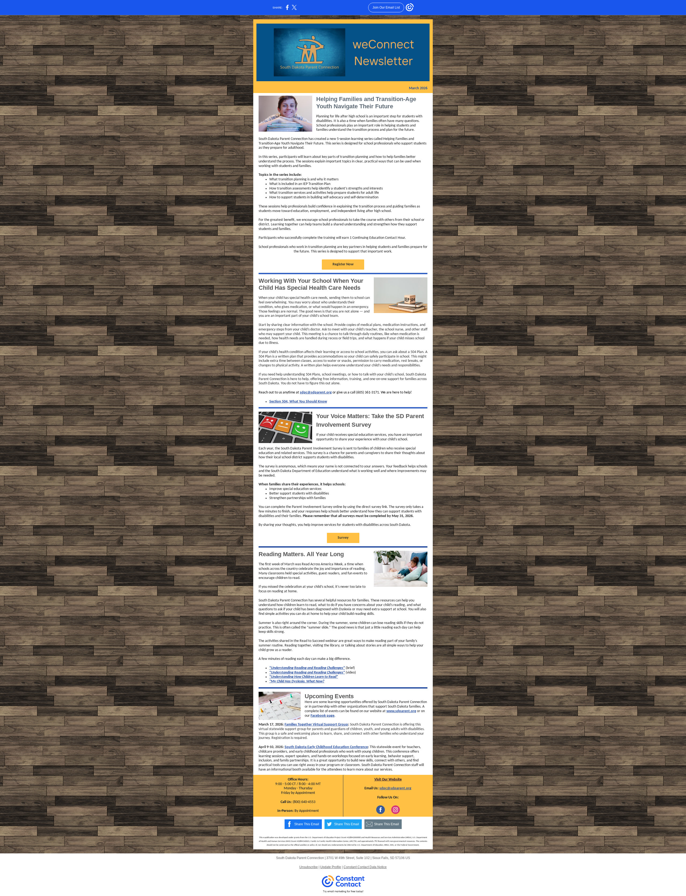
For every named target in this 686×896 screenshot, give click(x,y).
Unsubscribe (308, 867)
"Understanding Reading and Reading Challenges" (307, 668)
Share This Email (306, 824)
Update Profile (330, 867)
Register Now (343, 264)
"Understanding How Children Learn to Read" (303, 677)
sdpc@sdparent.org (316, 393)
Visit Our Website (388, 780)
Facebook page (322, 716)
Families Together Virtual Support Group (316, 725)
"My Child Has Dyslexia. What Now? (296, 681)
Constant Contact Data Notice (365, 867)
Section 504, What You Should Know (298, 402)
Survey (343, 538)
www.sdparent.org (401, 711)
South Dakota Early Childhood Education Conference (326, 747)
